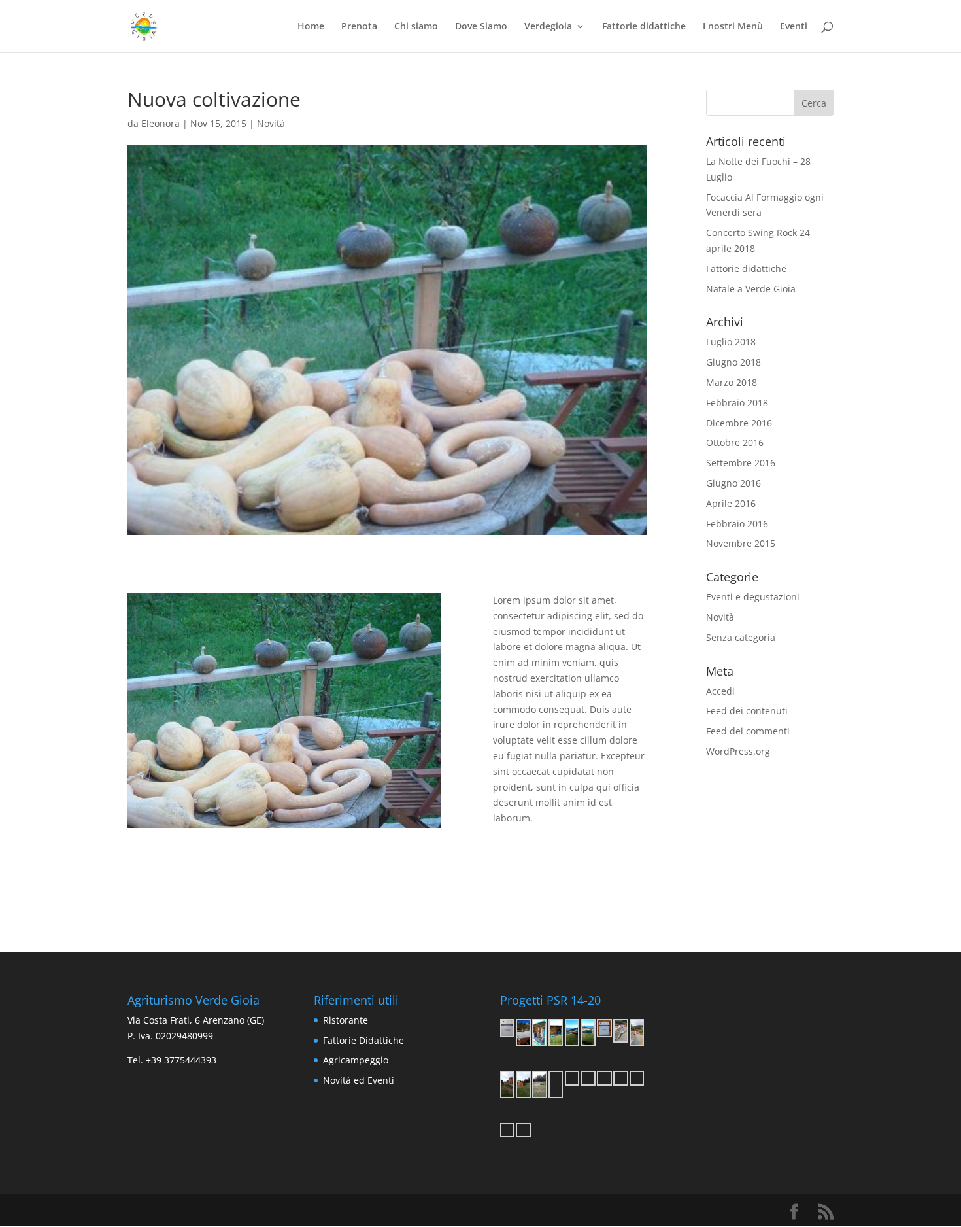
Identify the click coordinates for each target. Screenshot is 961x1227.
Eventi (793, 27)
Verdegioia (548, 27)
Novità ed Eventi (358, 1080)
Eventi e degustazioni (753, 597)
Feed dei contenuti (747, 710)
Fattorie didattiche (644, 27)
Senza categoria (740, 637)
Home (310, 27)
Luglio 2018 (731, 342)
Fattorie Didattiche (363, 1040)
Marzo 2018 (731, 382)
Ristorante (345, 1020)
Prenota (359, 27)
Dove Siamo (481, 27)
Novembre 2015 (740, 543)
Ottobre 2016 (735, 442)
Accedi (720, 691)
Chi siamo (416, 27)
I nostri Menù (733, 27)
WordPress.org (738, 751)
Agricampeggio (355, 1060)
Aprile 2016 (731, 503)
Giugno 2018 (733, 362)
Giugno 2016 (733, 483)
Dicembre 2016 (739, 423)
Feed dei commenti (748, 731)
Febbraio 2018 (737, 402)
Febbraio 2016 (737, 523)
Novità (271, 123)
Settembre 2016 (740, 463)
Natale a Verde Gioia (751, 289)
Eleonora (160, 123)
